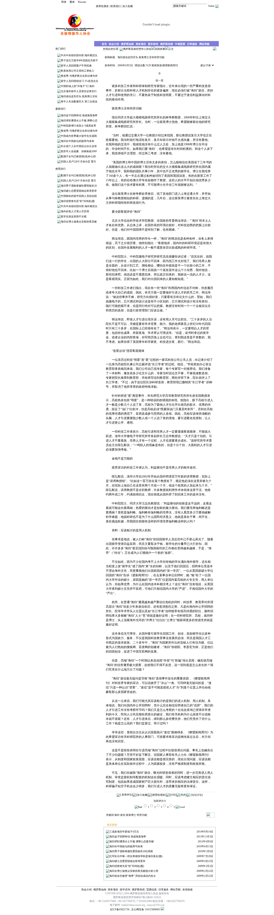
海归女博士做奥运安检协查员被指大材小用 (133, 870)
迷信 (122, 814)
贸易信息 (151, 889)
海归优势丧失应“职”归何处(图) (126, 866)
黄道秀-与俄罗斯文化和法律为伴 (79, 75)
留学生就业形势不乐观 (73, 216)
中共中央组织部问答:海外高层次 (79, 55)
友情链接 (187, 889)
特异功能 (142, 814)
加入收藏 (127, 6)
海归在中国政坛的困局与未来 (77, 141)
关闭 (183, 794)
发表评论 (126, 794)
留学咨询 (125, 889)
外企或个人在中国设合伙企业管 (79, 146)
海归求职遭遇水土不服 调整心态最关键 (131, 841)
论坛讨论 (197, 794)
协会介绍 (86, 889)
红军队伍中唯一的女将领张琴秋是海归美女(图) (135, 856)
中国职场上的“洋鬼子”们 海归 (77, 86)
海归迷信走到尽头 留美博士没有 (79, 96)
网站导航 (175, 889)
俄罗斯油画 (99, 889)
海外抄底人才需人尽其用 (75, 211)
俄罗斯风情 (138, 889)
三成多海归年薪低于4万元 (124, 831)
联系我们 (115, 6)
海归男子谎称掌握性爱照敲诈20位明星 (131, 851)
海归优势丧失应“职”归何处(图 (78, 201)
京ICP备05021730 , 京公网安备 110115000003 (135, 909)
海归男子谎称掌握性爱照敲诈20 (79, 185)
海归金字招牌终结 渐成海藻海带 (79, 115)
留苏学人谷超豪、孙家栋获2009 (79, 151)
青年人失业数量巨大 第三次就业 (79, 101)
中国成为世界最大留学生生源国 (79, 135)
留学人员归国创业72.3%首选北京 (79, 81)
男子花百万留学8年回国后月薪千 (79, 60)
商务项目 (113, 889)
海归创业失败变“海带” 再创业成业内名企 (132, 875)
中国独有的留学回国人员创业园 (79, 195)
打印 (173, 794)
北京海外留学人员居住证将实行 (79, 91)
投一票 (159, 80)
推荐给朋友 (102, 6)
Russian (82, 1)
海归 (116, 814)
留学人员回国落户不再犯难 (76, 65)
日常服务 (163, 889)
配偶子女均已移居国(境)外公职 (78, 156)
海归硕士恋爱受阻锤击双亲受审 (79, 190)
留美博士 (131, 814)
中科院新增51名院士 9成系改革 (78, 125)
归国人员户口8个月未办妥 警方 (78, 161)
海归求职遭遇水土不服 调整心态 (79, 120)
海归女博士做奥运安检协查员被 (79, 221)
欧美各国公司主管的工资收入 (77, 70)
